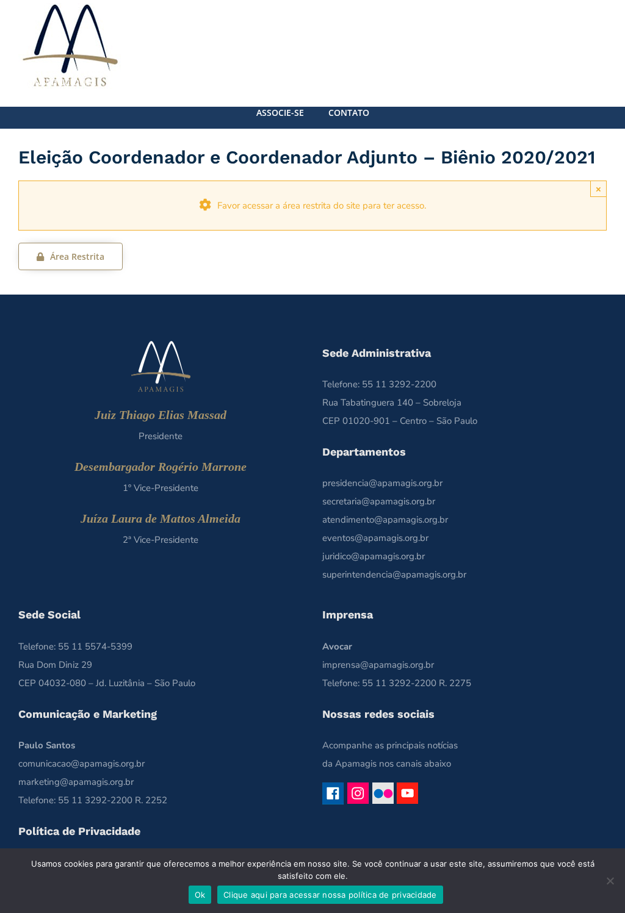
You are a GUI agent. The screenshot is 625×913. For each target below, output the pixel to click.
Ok (200, 895)
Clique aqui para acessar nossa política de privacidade (330, 895)
